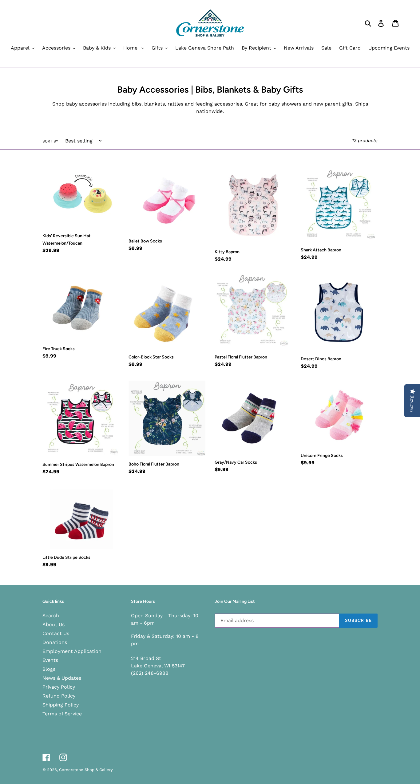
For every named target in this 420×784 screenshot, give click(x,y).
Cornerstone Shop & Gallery (86, 769)
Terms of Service (62, 714)
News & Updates (61, 678)
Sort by (50, 141)
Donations (54, 642)
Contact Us (55, 633)
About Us (53, 624)
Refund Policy (58, 696)
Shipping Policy (60, 705)
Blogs (48, 669)
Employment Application (71, 651)
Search (50, 615)
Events (50, 660)
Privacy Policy (58, 687)
